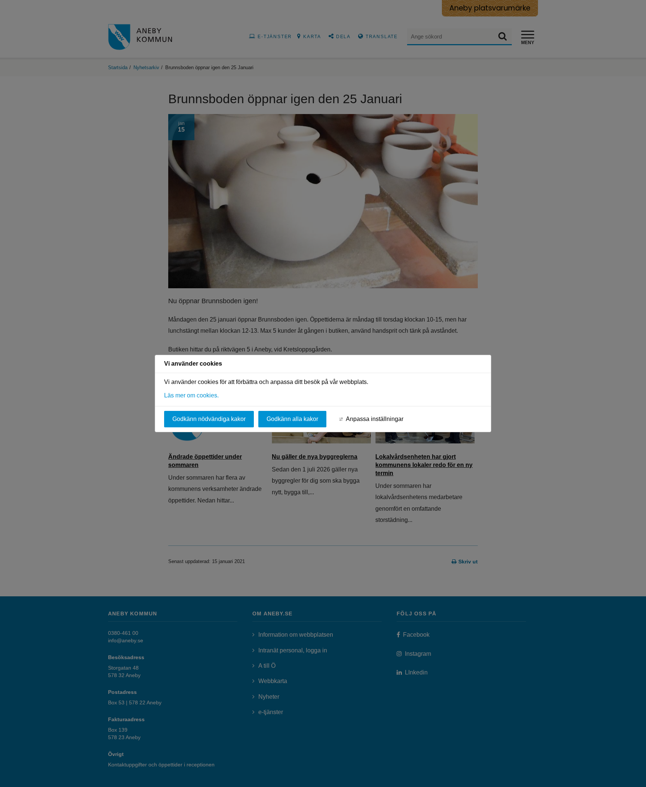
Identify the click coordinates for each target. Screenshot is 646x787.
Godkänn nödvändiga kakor (209, 419)
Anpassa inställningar (374, 419)
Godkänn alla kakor (292, 419)
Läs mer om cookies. (191, 395)
